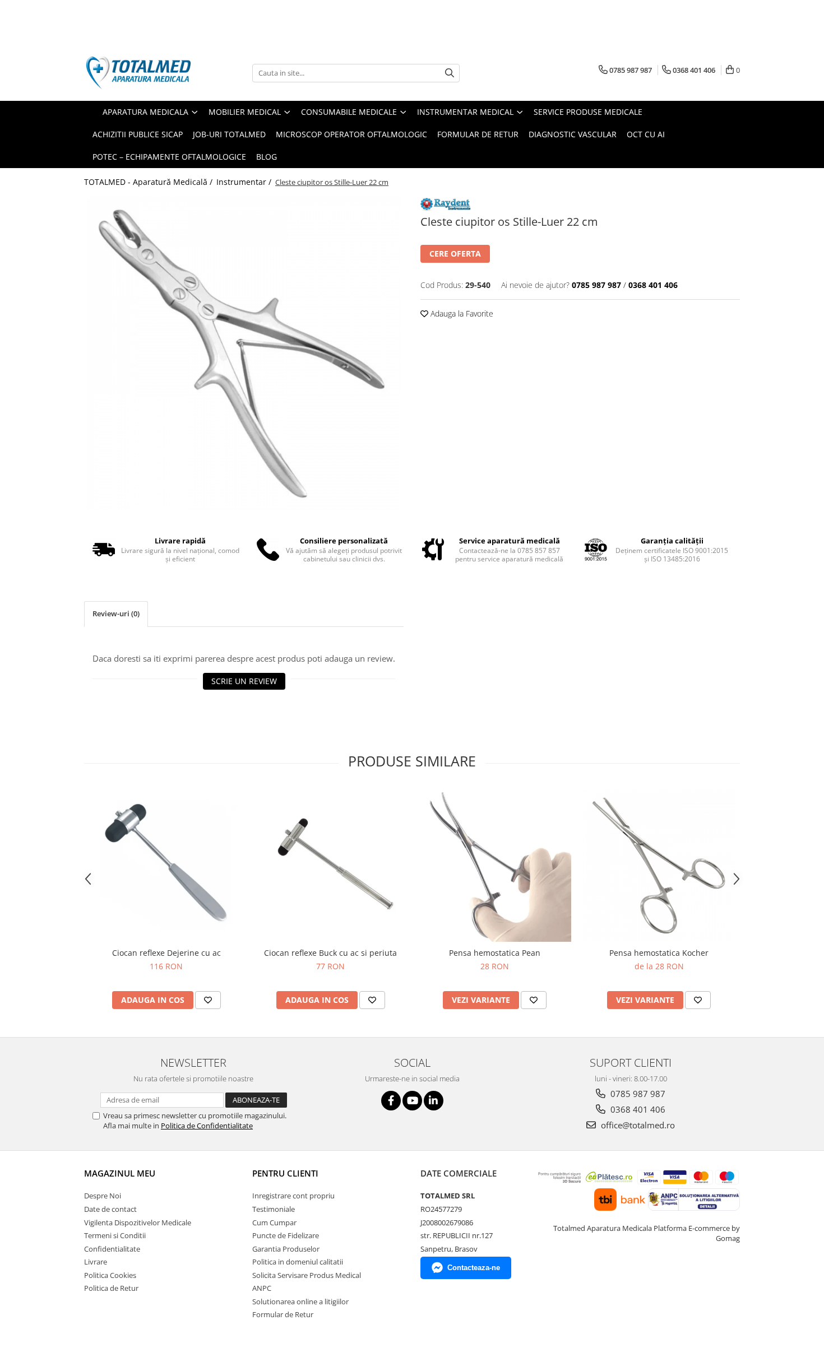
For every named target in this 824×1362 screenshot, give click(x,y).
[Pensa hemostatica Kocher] (658, 865)
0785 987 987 (636, 1093)
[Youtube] (412, 1100)
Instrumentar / (245, 181)
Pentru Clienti (285, 1173)
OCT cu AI (646, 134)
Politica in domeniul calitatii (297, 1262)
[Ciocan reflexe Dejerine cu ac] (166, 865)
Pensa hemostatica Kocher (659, 952)
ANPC (261, 1288)
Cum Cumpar (274, 1222)
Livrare (95, 1262)
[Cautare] (449, 73)
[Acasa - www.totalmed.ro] (140, 72)
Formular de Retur (478, 134)
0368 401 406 (636, 1109)
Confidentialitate (112, 1249)
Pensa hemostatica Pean (494, 952)
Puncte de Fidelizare (285, 1235)
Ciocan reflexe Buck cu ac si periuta (330, 952)
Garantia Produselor (286, 1249)
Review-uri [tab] (116, 613)
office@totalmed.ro (637, 1125)
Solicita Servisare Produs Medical (306, 1275)
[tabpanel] (244, 353)
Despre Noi (102, 1196)
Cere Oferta (455, 253)
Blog (266, 156)
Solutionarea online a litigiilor (300, 1301)
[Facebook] (391, 1100)
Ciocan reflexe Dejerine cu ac (166, 952)
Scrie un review (244, 681)
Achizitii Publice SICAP (137, 134)
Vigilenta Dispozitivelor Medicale (137, 1222)
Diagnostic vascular (573, 134)
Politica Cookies (110, 1275)
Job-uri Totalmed (229, 134)
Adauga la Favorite (460, 313)
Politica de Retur (111, 1288)
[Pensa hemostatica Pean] (494, 865)
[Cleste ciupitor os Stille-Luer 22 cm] (244, 353)
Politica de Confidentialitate (207, 1126)
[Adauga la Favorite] (208, 1000)
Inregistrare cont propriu (293, 1196)
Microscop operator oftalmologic (351, 134)
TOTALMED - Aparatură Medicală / (149, 181)
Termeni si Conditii (115, 1235)
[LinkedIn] (433, 1100)
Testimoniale (273, 1209)
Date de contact (110, 1209)
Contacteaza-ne (473, 1267)
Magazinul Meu (119, 1173)
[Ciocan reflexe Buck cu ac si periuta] (330, 865)
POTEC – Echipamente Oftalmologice (169, 156)
